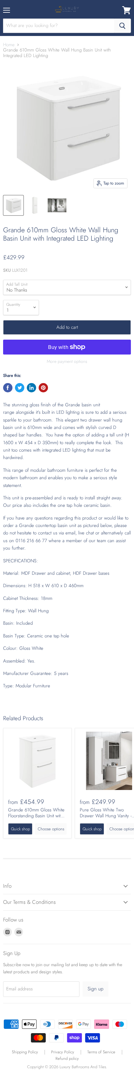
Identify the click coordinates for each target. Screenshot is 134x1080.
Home (9, 44)
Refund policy (67, 1058)
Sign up (95, 988)
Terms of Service (101, 1052)
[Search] (122, 26)
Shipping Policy (25, 1052)
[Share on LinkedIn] (31, 387)
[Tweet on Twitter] (19, 387)
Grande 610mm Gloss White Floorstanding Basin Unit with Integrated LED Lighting (36, 815)
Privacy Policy (62, 1052)
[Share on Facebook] (7, 387)
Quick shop (20, 829)
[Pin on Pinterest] (43, 387)
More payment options (67, 361)
